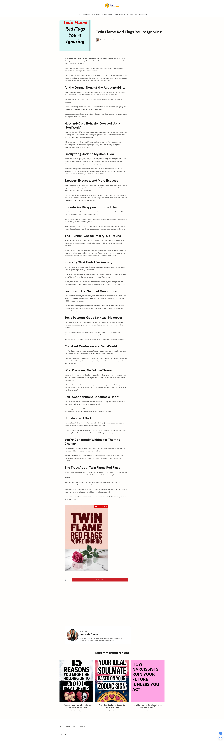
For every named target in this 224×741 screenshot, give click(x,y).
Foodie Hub (143, 14)
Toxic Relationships (121, 14)
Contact (82, 726)
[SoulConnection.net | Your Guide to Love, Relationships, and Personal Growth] (112, 6)
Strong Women (107, 14)
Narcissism (86, 14)
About (61, 726)
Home (78, 14)
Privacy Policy (71, 726)
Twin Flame (96, 14)
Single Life (133, 14)
